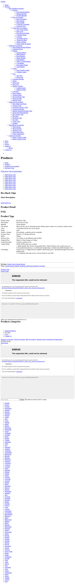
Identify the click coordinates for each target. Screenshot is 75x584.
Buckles (14, 10)
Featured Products (10, 331)
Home (6, 5)
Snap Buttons (20, 67)
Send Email (4, 343)
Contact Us (8, 150)
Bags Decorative (21, 19)
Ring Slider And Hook (19, 104)
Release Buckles (21, 14)
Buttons (14, 51)
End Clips (15, 84)
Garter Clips (16, 121)
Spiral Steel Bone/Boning (20, 113)
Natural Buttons (21, 52)
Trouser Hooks (17, 95)
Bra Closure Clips (18, 114)
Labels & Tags (20, 26)
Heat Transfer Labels (22, 70)
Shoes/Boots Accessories (16, 125)
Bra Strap (15, 116)
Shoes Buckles (17, 128)
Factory (7, 144)
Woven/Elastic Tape (18, 97)
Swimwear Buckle (18, 109)
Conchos (19, 37)
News (6, 141)
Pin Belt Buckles (21, 15)
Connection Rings (22, 38)
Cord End (15, 91)
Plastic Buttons (21, 58)
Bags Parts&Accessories (16, 8)
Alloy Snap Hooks (22, 30)
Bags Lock (19, 31)
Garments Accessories (15, 45)
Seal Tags (19, 75)
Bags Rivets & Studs (22, 33)
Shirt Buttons (20, 60)
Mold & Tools (16, 100)
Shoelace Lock (17, 130)
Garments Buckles (18, 79)
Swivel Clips (5, 271)
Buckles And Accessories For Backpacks (49, 339)
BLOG (11, 148)
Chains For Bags (21, 40)
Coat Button (20, 63)
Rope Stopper (16, 93)
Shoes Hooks (16, 127)
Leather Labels (21, 88)
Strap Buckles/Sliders (23, 12)
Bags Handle (20, 22)
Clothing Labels (21, 72)
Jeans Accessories (19, 339)
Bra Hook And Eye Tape (20, 107)
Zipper (14, 81)
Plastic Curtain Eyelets (19, 137)
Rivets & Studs (17, 98)
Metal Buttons (20, 54)
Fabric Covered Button (23, 61)
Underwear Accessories (16, 102)
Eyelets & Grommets (22, 24)
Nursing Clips (5, 269)
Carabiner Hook (21, 35)
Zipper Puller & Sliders (23, 44)
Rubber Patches (21, 90)
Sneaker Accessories (7, 339)
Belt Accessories (31, 339)
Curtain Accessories (15, 135)
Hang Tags (19, 77)
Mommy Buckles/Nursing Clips (22, 111)
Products (7, 7)
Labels (14, 68)
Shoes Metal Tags (17, 132)
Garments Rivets (17, 49)
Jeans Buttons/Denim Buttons (21, 47)
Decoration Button (22, 65)
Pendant (14, 123)
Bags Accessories (17, 17)
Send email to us (6, 203)
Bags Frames (20, 21)
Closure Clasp (16, 105)
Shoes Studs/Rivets (18, 134)
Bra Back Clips (17, 118)
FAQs (6, 143)
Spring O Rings (21, 42)
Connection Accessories (19, 28)
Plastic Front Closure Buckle (16, 264)
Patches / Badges (17, 86)
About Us (8, 146)
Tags (13, 74)
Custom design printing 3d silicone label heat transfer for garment (25, 266)
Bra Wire (15, 120)
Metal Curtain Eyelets (19, 139)
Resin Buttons (20, 56)
